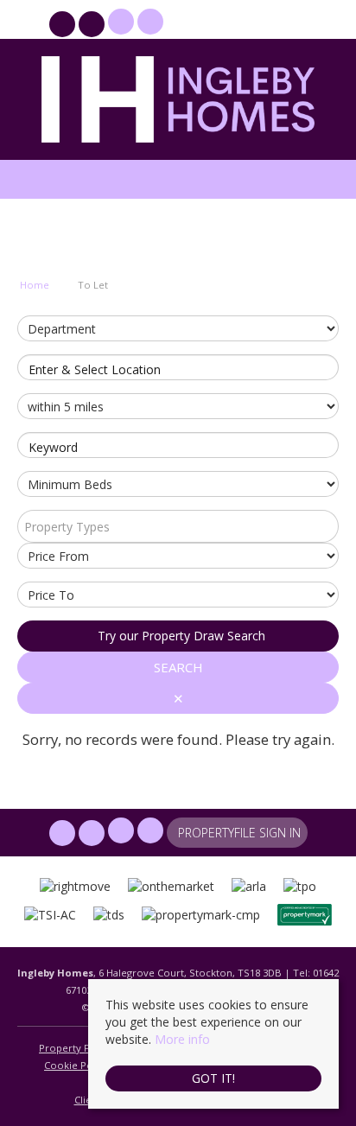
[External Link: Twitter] (93, 26)
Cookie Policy (76, 1065)
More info (182, 1039)
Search (178, 667)
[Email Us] (120, 21)
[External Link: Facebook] (64, 26)
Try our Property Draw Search (178, 635)
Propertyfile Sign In (239, 24)
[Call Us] (148, 21)
